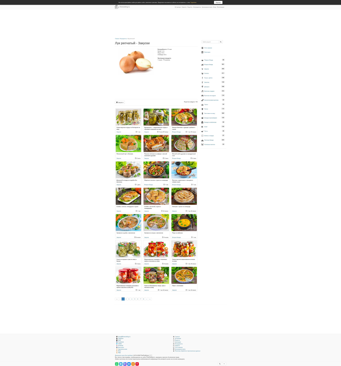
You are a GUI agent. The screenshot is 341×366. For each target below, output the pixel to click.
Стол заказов (208, 48)
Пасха (214, 109)
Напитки (214, 82)
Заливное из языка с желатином (153, 233)
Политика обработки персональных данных (187, 351)
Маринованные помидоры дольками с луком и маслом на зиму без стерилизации (128, 287)
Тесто (214, 131)
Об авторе (178, 7)
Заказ (119, 217)
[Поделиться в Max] (125, 364)
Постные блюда (214, 140)
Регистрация (220, 7)
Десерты (214, 86)
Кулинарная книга (207, 7)
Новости (184, 7)
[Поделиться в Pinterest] (137, 364)
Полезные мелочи (214, 144)
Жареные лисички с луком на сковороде (156, 180)
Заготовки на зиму (214, 113)
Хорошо (218, 2)
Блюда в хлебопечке (214, 122)
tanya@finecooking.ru (124, 336)
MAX (119, 340)
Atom (119, 351)
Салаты (214, 73)
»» (150, 299)
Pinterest (120, 345)
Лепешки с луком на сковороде (181, 206)
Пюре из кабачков (177, 233)
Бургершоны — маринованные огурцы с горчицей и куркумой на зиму (156, 128)
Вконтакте (121, 347)
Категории (207, 52)
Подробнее (193, 2)
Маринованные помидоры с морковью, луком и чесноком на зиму (155, 260)
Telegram (120, 338)
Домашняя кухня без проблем (123, 355)
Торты (214, 104)
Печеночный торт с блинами (125, 154)
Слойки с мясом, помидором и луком (127, 206)
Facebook (121, 342)
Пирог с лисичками (177, 285)
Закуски (120, 102)
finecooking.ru (124, 7)
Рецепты (189, 7)
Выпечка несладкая (214, 95)
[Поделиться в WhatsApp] (116, 364)
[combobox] (210, 41)
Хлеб (214, 127)
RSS (119, 352)
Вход (214, 7)
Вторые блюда (176, 132)
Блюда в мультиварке (214, 118)
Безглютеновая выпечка (214, 100)
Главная (117, 38)
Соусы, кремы (214, 78)
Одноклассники (122, 349)
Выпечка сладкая (214, 91)
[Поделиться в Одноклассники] (133, 364)
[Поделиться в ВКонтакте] (129, 364)
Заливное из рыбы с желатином (126, 233)
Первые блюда (214, 60)
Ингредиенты (197, 7)
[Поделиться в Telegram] (120, 364)
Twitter (120, 344)
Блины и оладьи (214, 135)
